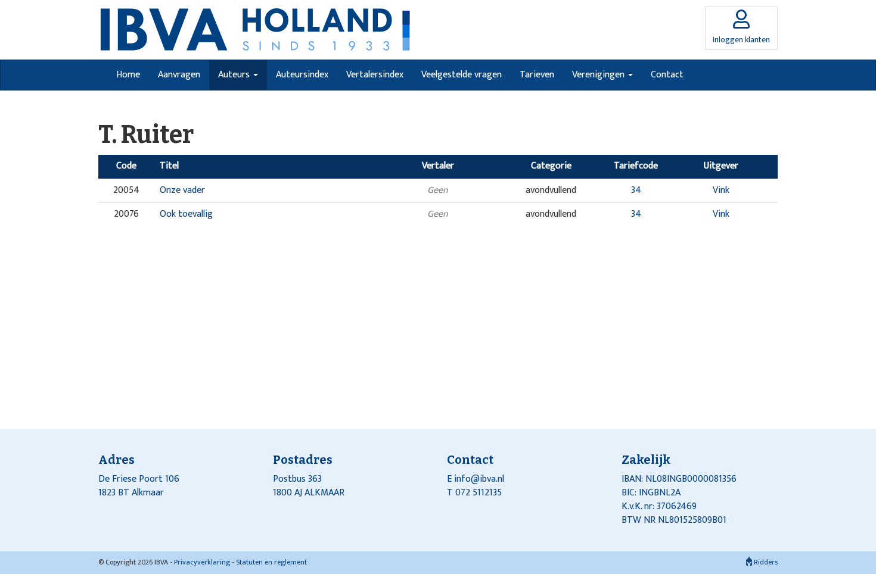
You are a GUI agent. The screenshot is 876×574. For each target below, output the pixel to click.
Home (128, 75)
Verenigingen (599, 75)
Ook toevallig (186, 214)
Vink (721, 190)
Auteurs (235, 75)
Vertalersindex (374, 75)
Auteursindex (302, 75)
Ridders (765, 562)
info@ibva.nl (479, 479)
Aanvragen (179, 75)
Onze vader (182, 190)
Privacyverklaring (202, 562)
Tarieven (537, 75)
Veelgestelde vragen (461, 75)
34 (636, 190)
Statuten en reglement (271, 562)
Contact (667, 75)
